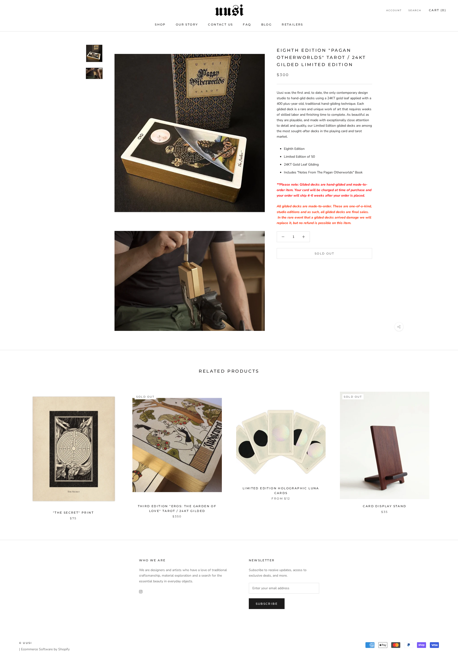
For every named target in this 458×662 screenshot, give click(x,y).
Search (414, 10)
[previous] (15, 450)
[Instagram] (140, 591)
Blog (266, 24)
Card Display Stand (384, 506)
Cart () (437, 10)
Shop (160, 24)
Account (394, 10)
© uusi (25, 643)
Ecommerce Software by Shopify (45, 649)
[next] (443, 450)
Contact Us (220, 24)
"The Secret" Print (73, 512)
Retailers (292, 24)
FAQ (247, 24)
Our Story (187, 24)
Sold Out (324, 253)
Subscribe (267, 603)
